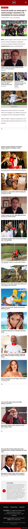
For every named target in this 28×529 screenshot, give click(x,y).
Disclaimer (22, 507)
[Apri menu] (25, 2)
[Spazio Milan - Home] (14, 2)
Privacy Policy (13, 507)
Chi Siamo (5, 507)
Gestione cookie (24, 527)
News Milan (4, 7)
